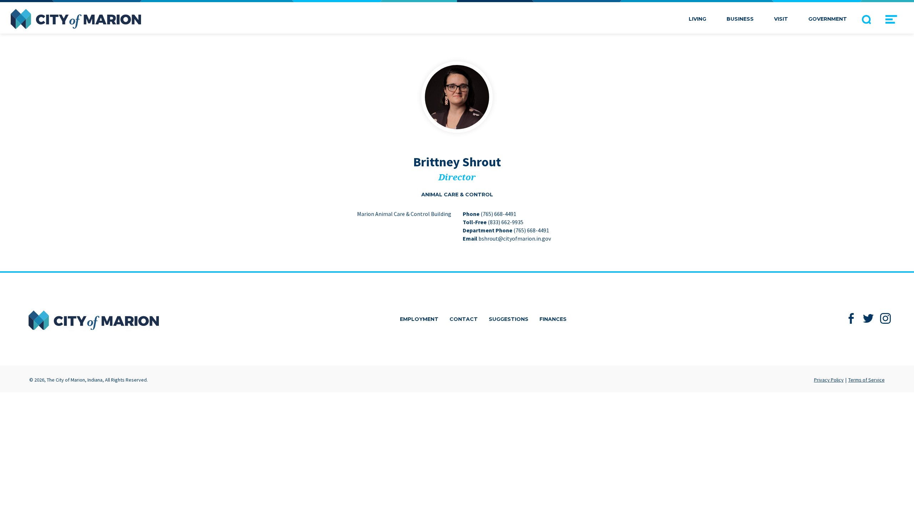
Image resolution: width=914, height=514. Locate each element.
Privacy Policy (829, 380)
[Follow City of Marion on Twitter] (868, 319)
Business (740, 19)
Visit (781, 19)
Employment (419, 319)
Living (697, 19)
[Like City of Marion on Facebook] (851, 319)
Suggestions (508, 319)
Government (827, 19)
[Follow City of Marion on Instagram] (886, 319)
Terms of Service (866, 380)
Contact (464, 319)
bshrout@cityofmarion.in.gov (514, 238)
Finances (553, 319)
